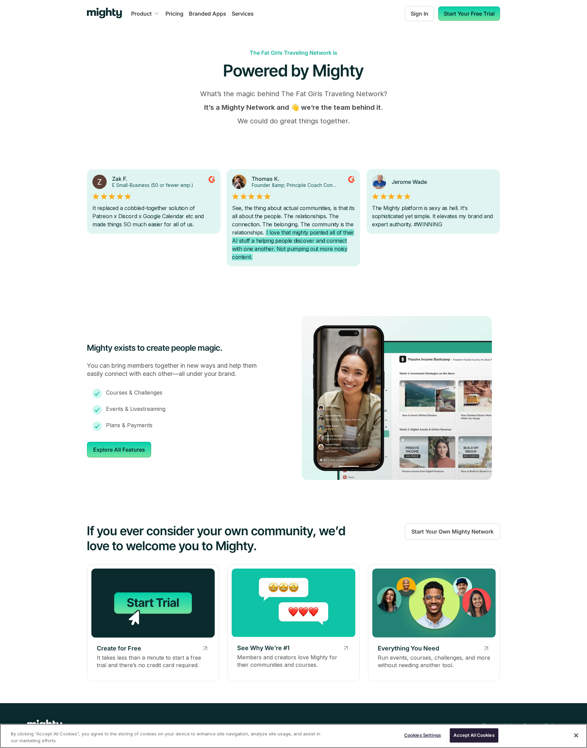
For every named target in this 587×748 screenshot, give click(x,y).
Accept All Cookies (473, 735)
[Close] (576, 735)
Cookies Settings (422, 735)
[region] (293, 736)
